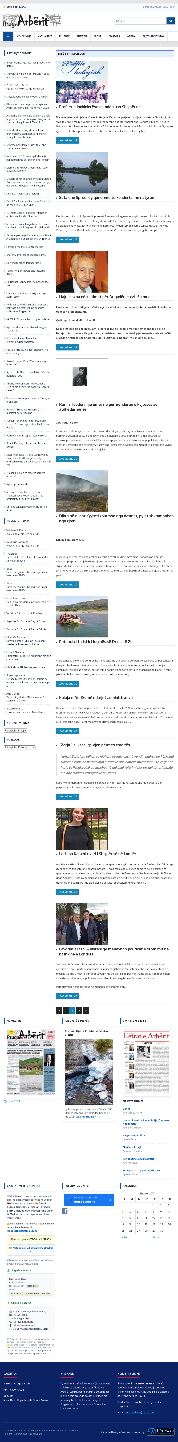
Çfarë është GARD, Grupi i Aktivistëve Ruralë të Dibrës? (27, 169)
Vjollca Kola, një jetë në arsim (22, 533)
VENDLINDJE (24, 36)
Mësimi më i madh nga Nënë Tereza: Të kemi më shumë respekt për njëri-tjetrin (28, 226)
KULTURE (64, 36)
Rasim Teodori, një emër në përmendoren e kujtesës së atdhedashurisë (108, 407)
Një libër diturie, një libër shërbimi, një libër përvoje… (27, 351)
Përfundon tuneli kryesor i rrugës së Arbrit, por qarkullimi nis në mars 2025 (27, 106)
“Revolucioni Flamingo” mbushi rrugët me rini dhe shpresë (27, 75)
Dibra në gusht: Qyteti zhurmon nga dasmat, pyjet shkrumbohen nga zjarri (116, 518)
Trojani (10, 553)
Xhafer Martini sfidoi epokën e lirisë (26, 254)
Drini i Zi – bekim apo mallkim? (23, 193)
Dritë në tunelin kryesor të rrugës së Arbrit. (26, 508)
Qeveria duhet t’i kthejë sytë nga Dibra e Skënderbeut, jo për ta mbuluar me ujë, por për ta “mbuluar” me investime (28, 182)
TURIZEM (82, 36)
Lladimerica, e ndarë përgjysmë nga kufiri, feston (26, 295)
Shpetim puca (14, 675)
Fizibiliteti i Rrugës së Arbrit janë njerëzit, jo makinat (28, 657)
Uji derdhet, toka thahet (33, 667)
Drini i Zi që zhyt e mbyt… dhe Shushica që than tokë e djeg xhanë (28, 203)
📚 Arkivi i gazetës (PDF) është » (31, 1239)
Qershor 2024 (12, 1101)
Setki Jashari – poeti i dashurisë (141, 1170)
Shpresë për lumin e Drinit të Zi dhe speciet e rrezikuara (26, 146)
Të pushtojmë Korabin (29, 613)
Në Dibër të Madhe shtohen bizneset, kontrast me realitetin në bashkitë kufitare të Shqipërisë (27, 308)
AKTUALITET (45, 36)
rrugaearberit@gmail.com (22, 1230)
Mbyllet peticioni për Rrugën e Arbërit (27, 96)
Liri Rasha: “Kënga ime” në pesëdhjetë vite (27, 283)
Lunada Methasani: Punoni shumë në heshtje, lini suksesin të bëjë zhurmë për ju (28, 682)
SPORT (97, 36)
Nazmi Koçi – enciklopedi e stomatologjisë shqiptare (21, 340)
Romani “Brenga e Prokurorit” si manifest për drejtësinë (24, 411)
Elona (9, 629)
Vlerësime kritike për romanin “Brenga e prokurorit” (28, 400)
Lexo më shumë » (85, 1116)
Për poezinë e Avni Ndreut (138, 1158)
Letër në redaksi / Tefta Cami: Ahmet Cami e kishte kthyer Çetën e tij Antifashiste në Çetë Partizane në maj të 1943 (28, 459)
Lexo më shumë (67, 140)
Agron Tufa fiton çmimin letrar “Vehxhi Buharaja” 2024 (27, 374)
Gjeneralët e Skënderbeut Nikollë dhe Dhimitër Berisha (27, 559)
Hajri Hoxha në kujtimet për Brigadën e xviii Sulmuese (107, 296)
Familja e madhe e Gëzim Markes (24, 246)
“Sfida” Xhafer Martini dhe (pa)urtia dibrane (25, 272)
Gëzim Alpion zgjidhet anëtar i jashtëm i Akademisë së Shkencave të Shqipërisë (28, 237)
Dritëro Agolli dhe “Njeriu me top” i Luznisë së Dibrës (25, 699)
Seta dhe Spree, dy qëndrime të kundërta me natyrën (106, 197)
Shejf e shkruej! (132, 1147)
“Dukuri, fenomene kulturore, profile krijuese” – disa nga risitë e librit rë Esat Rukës (28, 424)
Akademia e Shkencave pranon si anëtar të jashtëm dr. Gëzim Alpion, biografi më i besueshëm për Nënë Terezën (28, 119)
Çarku (126, 1108)
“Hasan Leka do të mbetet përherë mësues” (25, 474)
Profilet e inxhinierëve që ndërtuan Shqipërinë (100, 106)
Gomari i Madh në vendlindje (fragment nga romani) (146, 1122)
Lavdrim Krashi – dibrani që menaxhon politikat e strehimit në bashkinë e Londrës (114, 951)
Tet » (155, 1237)
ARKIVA (131, 36)
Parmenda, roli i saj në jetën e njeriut (26, 435)
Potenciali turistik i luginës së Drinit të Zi (95, 641)
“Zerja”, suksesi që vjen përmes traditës (94, 744)
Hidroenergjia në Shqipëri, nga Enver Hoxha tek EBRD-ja (26, 574)
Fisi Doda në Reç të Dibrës (31, 621)
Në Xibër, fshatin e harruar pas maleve (27, 319)
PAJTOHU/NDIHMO (153, 36)
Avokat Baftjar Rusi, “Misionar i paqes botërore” (27, 363)
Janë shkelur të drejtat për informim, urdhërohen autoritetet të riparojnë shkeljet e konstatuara (26, 134)
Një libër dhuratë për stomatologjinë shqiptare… (26, 329)
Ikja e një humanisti (17, 484)
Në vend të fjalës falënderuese (23, 262)
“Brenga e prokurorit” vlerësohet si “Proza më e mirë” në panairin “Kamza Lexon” (27, 387)
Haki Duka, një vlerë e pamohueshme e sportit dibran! (28, 603)
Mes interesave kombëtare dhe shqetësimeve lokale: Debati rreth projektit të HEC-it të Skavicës (25, 495)
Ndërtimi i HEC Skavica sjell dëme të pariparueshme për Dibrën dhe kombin (27, 158)
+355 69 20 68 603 (26, 1325)
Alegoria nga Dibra (134, 1135)
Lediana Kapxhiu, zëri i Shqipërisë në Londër (97, 853)
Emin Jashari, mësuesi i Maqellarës (25, 712)
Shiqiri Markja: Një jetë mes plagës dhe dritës (28, 64)
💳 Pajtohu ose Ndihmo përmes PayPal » (31, 1249)
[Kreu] (8, 36)
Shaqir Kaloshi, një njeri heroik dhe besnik (25, 445)
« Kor (125, 1237)
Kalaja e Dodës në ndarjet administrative (96, 697)
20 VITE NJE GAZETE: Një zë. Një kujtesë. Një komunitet (25, 87)
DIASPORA (114, 36)
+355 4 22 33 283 (24, 1321)
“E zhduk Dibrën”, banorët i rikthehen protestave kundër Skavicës (26, 214)
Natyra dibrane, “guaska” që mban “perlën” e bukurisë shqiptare (25, 642)
